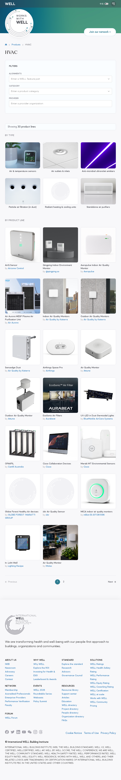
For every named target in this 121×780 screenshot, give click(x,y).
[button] (109, 79)
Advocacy (10, 672)
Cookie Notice (74, 733)
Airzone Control (16, 268)
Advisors (66, 672)
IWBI (7, 664)
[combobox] (57, 79)
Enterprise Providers (15, 698)
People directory (70, 713)
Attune (87, 371)
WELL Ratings (97, 664)
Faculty (8, 705)
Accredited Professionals (17, 694)
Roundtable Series (42, 694)
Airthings (50, 371)
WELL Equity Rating (99, 683)
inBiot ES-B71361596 (94, 515)
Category (14, 86)
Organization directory (73, 717)
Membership (11, 690)
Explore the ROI (41, 668)
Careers (9, 676)
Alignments (15, 74)
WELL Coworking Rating (102, 687)
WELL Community (98, 702)
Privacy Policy (108, 733)
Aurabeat (50, 419)
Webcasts (38, 698)
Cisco (48, 467)
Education (67, 702)
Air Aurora (13, 323)
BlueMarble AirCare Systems (98, 419)
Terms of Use (91, 733)
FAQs (64, 720)
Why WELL (38, 664)
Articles (65, 698)
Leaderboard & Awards (45, 679)
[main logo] (10, 4)
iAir (47, 515)
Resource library (70, 690)
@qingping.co (52, 272)
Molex (49, 566)
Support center (69, 694)
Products (16, 45)
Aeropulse (89, 272)
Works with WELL (98, 698)
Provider (14, 98)
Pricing (93, 706)
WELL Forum (11, 718)
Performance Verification (17, 702)
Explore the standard (72, 664)
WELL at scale (97, 695)
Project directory (70, 709)
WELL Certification (99, 691)
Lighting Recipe (15, 566)
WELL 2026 (39, 690)
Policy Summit (40, 702)
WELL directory (69, 705)
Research (67, 668)
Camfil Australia (16, 467)
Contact (9, 679)
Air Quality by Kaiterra (57, 320)
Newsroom (10, 668)
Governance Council (72, 676)
